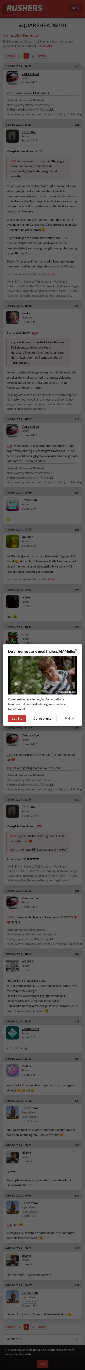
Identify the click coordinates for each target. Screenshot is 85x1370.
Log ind (17, 718)
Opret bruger (43, 718)
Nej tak (70, 718)
